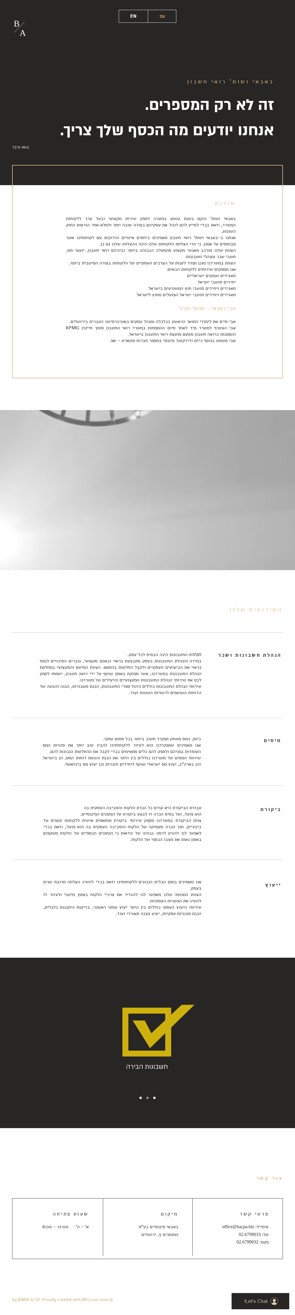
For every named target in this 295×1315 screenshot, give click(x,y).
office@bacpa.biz (238, 1226)
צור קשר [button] (269, 1178)
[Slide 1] (140, 1098)
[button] (22, 147)
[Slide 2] (154, 1098)
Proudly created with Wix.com (70, 1299)
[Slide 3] (147, 1098)
